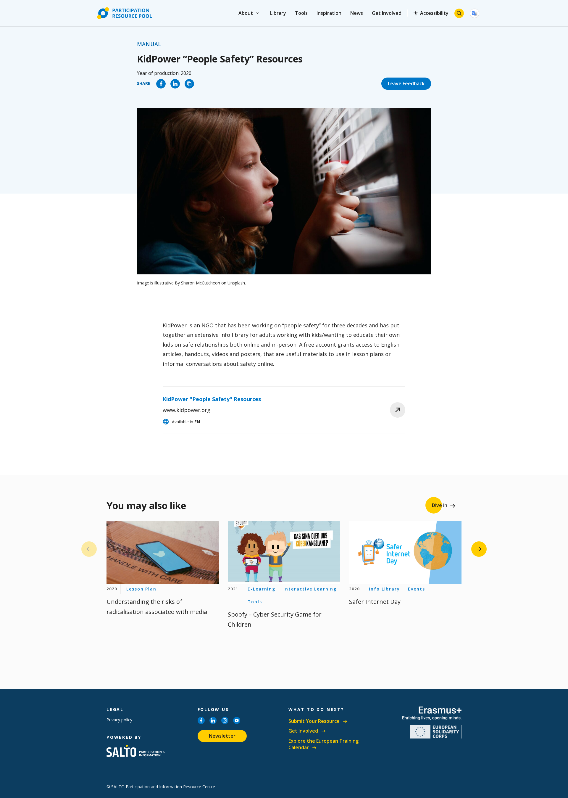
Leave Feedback (406, 83)
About (246, 13)
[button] (479, 549)
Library (278, 13)
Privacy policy (119, 720)
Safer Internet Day (375, 602)
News (356, 13)
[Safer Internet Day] (405, 552)
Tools (301, 13)
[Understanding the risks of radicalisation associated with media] (162, 552)
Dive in (439, 505)
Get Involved (386, 13)
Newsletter (222, 736)
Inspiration (329, 13)
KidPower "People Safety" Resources (212, 399)
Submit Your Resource (314, 721)
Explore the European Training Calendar (323, 744)
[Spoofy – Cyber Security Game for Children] (284, 552)
